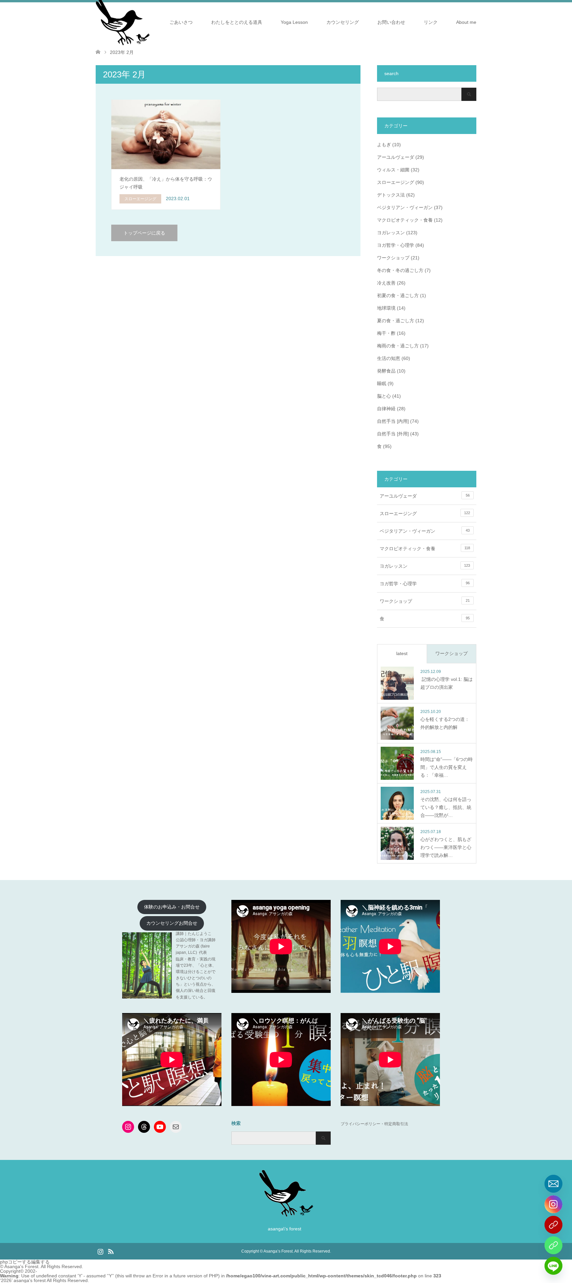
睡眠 (381, 383)
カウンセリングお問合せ (171, 923)
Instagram (100, 1251)
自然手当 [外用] (393, 433)
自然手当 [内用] (393, 421)
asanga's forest (30, 1280)
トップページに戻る (144, 233)
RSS (111, 1251)
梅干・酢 (386, 333)
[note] (553, 1245)
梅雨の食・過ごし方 (398, 345)
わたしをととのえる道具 (236, 22)
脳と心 (384, 396)
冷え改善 (386, 283)
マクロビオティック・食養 (405, 220)
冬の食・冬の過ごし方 (400, 270)
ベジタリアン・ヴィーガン (405, 207)
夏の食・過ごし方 (395, 320)
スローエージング (395, 182)
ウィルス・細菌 (393, 169)
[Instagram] (553, 1204)
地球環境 (386, 308)
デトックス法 (391, 195)
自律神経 (386, 408)
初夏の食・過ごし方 (398, 295)
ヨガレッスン (391, 232)
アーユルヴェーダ (395, 157)
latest (401, 653)
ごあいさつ (181, 22)
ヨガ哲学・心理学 (395, 245)
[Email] (553, 1184)
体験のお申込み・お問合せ (172, 907)
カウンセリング (342, 22)
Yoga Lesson (294, 22)
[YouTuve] (553, 1225)
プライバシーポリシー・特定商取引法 (374, 1124)
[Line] (553, 1266)
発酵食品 (386, 371)
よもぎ (384, 144)
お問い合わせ (391, 22)
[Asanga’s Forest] (286, 1214)
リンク (431, 22)
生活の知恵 (388, 358)
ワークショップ (393, 257)
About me (466, 22)
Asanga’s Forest (278, 1251)
